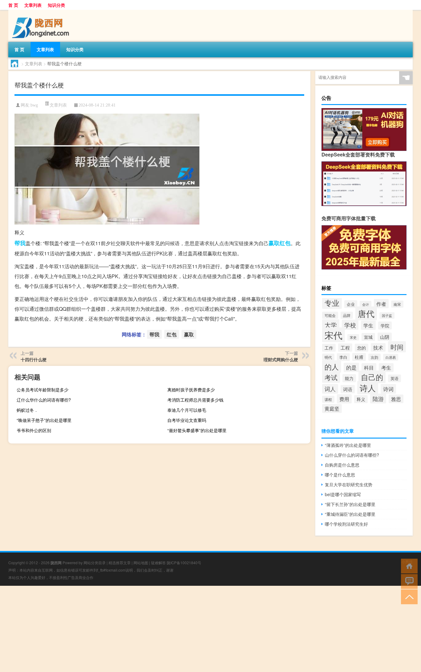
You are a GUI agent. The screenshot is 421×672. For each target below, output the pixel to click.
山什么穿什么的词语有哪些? (352, 455)
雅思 (396, 398)
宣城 (368, 337)
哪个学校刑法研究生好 (346, 524)
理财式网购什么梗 (281, 359)
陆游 (378, 399)
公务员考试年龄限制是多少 (42, 390)
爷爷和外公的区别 (34, 430)
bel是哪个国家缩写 (343, 494)
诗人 (368, 387)
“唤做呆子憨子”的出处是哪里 (44, 420)
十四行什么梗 (34, 359)
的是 (351, 367)
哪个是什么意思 (340, 475)
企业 (351, 304)
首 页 (13, 5)
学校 (350, 325)
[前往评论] (408, 581)
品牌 (346, 315)
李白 (343, 357)
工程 (345, 347)
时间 (396, 346)
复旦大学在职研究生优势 (348, 484)
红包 (285, 243)
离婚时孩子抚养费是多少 (191, 390)
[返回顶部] (408, 596)
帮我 (20, 243)
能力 (349, 378)
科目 (369, 367)
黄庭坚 (332, 408)
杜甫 (359, 357)
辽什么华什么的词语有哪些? (44, 400)
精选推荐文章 (119, 562)
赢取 (274, 243)
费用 (344, 399)
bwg (34, 105)
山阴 (384, 337)
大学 (331, 324)
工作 (329, 348)
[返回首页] (408, 566)
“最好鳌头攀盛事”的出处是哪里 (197, 430)
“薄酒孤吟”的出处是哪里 (348, 445)
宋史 (353, 337)
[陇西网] (40, 12)
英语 (394, 378)
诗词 (388, 389)
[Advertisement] (185, 629)
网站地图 (140, 562)
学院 (385, 325)
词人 (330, 389)
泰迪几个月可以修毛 (186, 410)
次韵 (374, 357)
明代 (328, 357)
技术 (378, 347)
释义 (361, 399)
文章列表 (33, 5)
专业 (332, 302)
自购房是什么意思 (342, 465)
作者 (381, 303)
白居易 (391, 357)
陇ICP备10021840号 (184, 562)
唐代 (366, 313)
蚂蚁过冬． (27, 410)
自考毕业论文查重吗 (186, 420)
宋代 (333, 334)
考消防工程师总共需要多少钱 (195, 400)
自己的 (372, 376)
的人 (332, 366)
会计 (365, 304)
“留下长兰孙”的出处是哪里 (350, 504)
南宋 (397, 304)
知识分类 (56, 5)
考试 (331, 377)
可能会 (330, 315)
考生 (386, 367)
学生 (368, 325)
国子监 (387, 315)
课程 (328, 399)
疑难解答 (158, 562)
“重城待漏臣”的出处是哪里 (350, 514)
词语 (347, 389)
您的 (361, 348)
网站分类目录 (95, 562)
